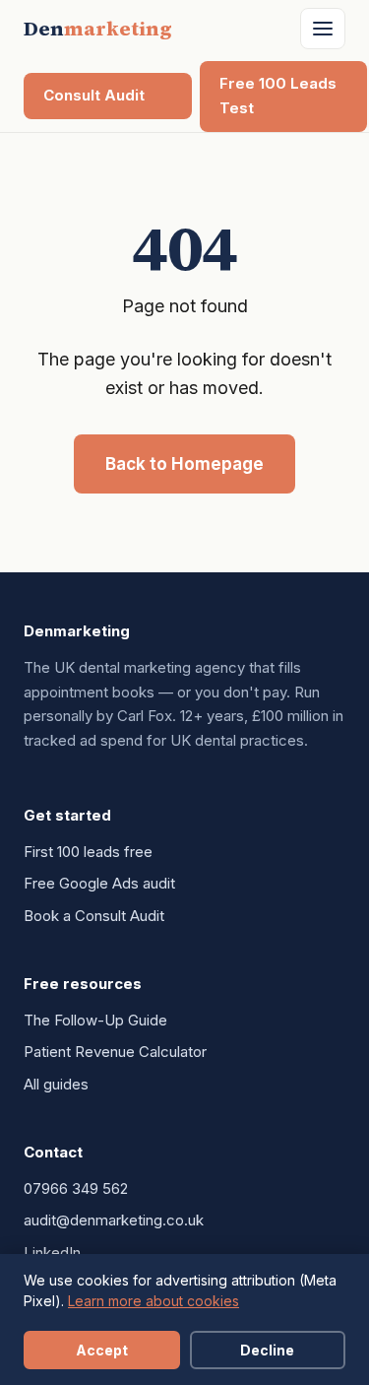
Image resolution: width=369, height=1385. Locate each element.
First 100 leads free (88, 851)
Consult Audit (94, 95)
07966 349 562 (76, 1188)
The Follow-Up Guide (95, 1020)
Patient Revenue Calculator (115, 1051)
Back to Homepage (184, 464)
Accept (102, 1350)
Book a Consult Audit (94, 915)
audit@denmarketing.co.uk (114, 1220)
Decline (267, 1350)
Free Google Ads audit (99, 883)
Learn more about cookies (153, 1300)
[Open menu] (322, 28)
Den (98, 28)
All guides (56, 1084)
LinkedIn (52, 1252)
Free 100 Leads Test (278, 95)
